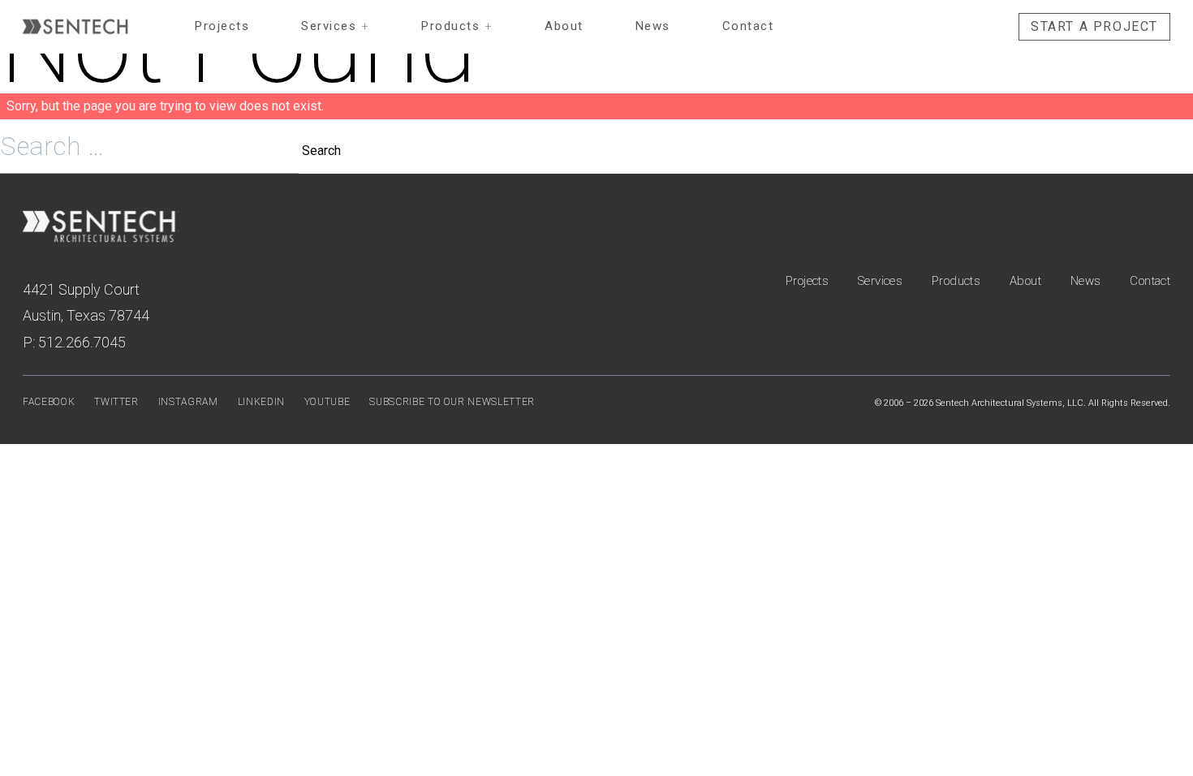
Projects (222, 26)
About (564, 26)
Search (321, 150)
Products (457, 26)
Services (335, 26)
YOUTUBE (327, 401)
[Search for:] (151, 150)
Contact (748, 26)
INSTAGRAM (188, 401)
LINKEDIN (261, 401)
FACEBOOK (49, 401)
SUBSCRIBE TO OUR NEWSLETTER (452, 401)
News (652, 26)
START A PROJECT (1094, 26)
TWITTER (116, 401)
